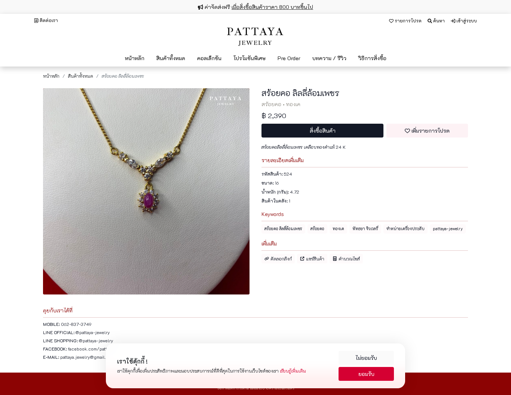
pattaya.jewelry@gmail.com (87, 357)
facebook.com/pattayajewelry (98, 349)
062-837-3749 (76, 324)
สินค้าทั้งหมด (80, 76)
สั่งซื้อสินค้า (323, 130)
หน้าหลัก (51, 76)
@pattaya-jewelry (93, 332)
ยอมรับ (366, 373)
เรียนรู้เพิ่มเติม (293, 371)
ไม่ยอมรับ (366, 357)
